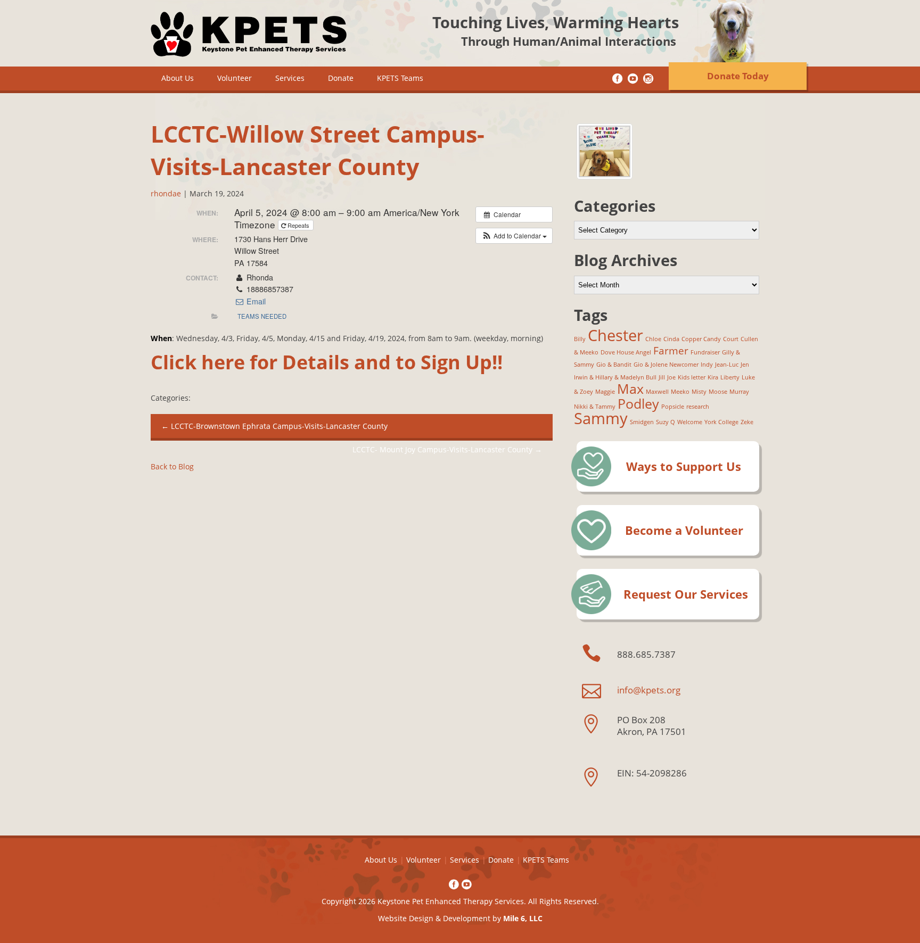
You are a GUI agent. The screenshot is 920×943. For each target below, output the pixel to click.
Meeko (680, 391)
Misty (699, 391)
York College (721, 422)
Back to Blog (172, 466)
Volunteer (234, 78)
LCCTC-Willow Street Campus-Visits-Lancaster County (317, 149)
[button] (514, 235)
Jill (662, 377)
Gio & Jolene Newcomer (666, 364)
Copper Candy (701, 339)
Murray (739, 391)
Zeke (747, 422)
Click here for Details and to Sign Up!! (327, 362)
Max (630, 389)
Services (290, 78)
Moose (718, 391)
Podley (638, 403)
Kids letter (691, 377)
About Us (177, 78)
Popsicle (672, 406)
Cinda (671, 339)
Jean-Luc (726, 364)
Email (254, 301)
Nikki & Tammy (594, 406)
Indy (707, 364)
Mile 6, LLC (523, 918)
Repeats (298, 225)
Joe (671, 377)
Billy (580, 339)
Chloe (653, 339)
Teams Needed (261, 316)
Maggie (605, 391)
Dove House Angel (626, 352)
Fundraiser (705, 352)
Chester (615, 335)
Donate (341, 78)
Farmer (670, 351)
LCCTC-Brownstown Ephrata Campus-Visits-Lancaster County (274, 426)
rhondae (166, 193)
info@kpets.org (648, 690)
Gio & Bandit (613, 364)
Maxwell (657, 391)
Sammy (601, 418)
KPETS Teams (400, 78)
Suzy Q (665, 422)
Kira (713, 377)
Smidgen (642, 422)
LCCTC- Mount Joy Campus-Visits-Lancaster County (447, 449)
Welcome (689, 422)
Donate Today (738, 76)
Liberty (730, 377)
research (697, 406)
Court (730, 339)
